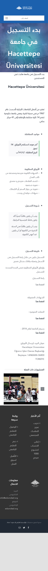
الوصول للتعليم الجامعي (12, 431)
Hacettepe (17, 87)
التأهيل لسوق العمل (13, 460)
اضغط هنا (40, 284)
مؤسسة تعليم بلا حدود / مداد (16, 522)
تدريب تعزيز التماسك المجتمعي (35, 429)
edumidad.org (11, 508)
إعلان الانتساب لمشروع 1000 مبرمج (35, 450)
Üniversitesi (35, 87)
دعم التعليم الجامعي (12, 445)
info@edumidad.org (9, 498)
